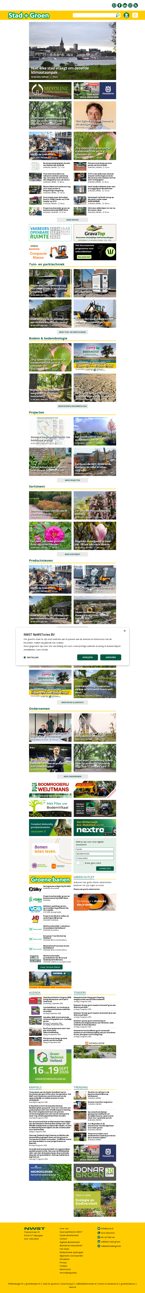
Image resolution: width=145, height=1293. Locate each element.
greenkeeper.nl (32, 1283)
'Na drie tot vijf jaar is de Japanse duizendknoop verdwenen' (93, 734)
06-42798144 (108, 1237)
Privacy (63, 1262)
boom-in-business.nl (108, 1283)
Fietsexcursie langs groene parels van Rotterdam (100, 164)
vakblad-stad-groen (110, 1241)
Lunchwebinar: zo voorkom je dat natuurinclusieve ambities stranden (56, 1009)
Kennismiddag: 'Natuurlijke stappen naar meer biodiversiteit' (94, 364)
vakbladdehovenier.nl (86, 1283)
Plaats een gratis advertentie (87, 889)
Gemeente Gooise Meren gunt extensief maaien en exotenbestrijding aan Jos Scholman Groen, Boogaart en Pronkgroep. (94, 1032)
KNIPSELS (35, 1087)
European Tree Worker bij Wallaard (54, 937)
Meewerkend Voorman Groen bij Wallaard (56, 947)
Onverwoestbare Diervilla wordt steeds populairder (48, 512)
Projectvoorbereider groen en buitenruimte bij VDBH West (56, 209)
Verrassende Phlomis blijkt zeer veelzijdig (93, 512)
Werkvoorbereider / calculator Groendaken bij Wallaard (56, 927)
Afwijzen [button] (88, 657)
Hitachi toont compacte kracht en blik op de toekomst (49, 153)
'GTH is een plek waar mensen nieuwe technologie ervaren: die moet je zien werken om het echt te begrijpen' (102, 176)
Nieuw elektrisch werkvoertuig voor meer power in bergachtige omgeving (57, 188)
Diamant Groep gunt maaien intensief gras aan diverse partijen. (95, 1006)
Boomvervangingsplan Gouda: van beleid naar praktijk (56, 164)
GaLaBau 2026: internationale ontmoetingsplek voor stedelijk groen (57, 1019)
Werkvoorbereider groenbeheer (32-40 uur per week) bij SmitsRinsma (55, 957)
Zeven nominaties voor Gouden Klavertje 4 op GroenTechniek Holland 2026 (93, 615)
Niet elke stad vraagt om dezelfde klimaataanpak (60, 70)
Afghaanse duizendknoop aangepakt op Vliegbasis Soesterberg (44, 393)
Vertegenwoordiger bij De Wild (57, 886)
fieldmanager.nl (15, 1283)
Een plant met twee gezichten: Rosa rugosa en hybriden (47, 543)
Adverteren (65, 1269)
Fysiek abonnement (69, 1235)
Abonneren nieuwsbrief (71, 1245)
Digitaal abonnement (70, 1242)
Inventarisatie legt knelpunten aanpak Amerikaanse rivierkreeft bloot (94, 689)
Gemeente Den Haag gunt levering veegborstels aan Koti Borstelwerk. (89, 998)
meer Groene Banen (50, 967)
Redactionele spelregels (71, 1252)
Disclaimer (65, 1259)
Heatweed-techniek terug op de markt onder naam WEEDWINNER (101, 199)
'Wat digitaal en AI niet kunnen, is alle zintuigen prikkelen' (94, 122)
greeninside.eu (128, 1283)
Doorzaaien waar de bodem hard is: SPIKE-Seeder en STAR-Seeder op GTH (56, 199)
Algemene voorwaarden (71, 1255)
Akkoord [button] (111, 657)
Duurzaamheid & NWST (71, 1231)
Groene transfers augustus (100, 1102)
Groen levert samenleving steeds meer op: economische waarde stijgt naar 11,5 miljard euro (49, 121)
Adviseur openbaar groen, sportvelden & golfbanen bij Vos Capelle (55, 908)
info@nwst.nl (107, 1228)
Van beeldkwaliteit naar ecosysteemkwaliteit (88, 438)
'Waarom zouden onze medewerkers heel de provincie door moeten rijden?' (48, 763)
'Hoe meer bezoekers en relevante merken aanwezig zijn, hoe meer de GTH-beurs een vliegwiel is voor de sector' (56, 176)
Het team (64, 1248)
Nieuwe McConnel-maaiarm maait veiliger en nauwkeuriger (94, 320)
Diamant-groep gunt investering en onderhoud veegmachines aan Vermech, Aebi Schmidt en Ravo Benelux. (94, 1022)
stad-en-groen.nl (51, 1283)
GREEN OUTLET (84, 877)
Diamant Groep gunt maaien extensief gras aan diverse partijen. (95, 1014)
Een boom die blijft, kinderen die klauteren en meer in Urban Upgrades (93, 467)
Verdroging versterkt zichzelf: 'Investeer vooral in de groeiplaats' (95, 394)
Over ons (64, 1228)
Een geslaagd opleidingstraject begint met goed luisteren (48, 734)
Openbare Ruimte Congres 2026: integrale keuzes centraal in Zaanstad (57, 999)
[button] (31, 657)
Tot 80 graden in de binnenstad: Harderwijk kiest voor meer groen (101, 1125)
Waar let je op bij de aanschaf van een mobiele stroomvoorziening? (49, 320)
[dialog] (72, 646)
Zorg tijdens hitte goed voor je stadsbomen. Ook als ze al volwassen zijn (92, 151)
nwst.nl (72, 1287)
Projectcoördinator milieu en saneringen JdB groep (56, 917)
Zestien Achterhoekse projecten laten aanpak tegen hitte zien (48, 468)
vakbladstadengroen (111, 1246)
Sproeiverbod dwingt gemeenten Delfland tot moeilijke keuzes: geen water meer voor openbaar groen (101, 1115)
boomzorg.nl (67, 1283)
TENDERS (80, 992)
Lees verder (42, 649)
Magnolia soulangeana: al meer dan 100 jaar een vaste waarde (93, 543)
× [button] (124, 631)
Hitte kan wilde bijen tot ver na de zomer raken (101, 209)
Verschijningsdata (68, 1272)
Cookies (63, 1265)
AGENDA (34, 992)
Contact (63, 1238)
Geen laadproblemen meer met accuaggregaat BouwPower (101, 187)
